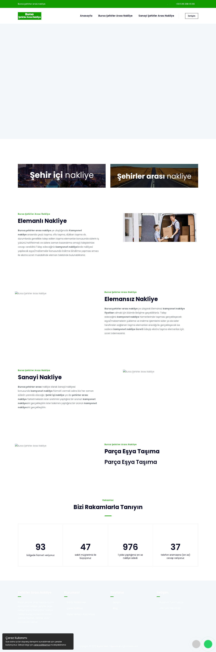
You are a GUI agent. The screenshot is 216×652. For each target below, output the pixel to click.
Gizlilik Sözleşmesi (76, 602)
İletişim (191, 16)
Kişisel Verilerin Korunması (81, 614)
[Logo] (29, 15)
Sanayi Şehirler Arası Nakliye (156, 15)
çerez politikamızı (42, 644)
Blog (115, 608)
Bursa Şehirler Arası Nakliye (115, 15)
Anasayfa (86, 15)
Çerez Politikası (75, 608)
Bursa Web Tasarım (107, 646)
